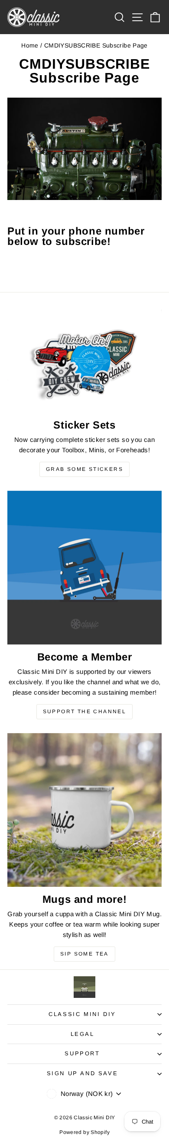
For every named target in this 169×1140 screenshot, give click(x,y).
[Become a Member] (84, 568)
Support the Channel (85, 711)
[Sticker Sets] (84, 361)
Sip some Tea (84, 954)
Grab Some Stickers (84, 469)
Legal (82, 1034)
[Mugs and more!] (84, 810)
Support (82, 1053)
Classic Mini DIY (82, 1014)
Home (30, 45)
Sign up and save (82, 1073)
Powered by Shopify (84, 1132)
